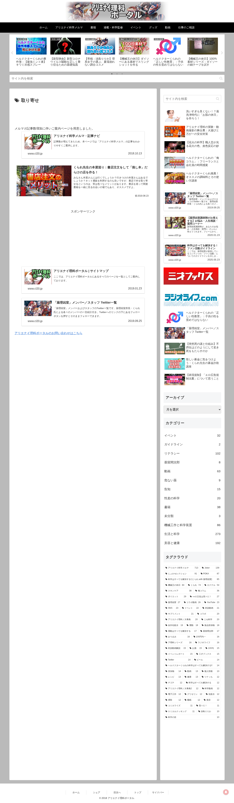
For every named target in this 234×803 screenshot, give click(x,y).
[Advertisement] (83, 113)
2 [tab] (117, 74)
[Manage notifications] (226, 792)
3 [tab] (122, 74)
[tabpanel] (31, 52)
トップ (137, 792)
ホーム (76, 792)
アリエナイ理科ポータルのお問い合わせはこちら (48, 333)
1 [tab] (112, 74)
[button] (221, 78)
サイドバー (158, 792)
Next (222, 53)
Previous (12, 53)
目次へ (117, 792)
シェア (96, 792)
